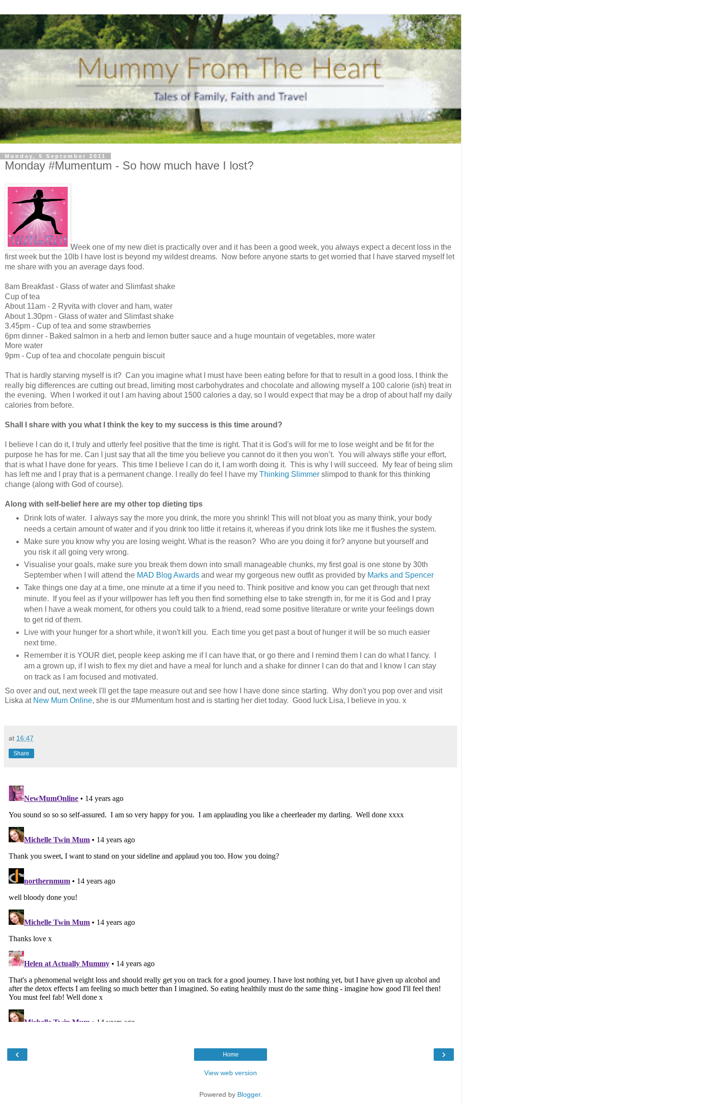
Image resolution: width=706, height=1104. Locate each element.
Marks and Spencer (400, 575)
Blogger (248, 1094)
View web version (230, 1073)
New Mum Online (62, 700)
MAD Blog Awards (168, 575)
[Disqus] (230, 902)
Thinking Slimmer (289, 474)
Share (21, 753)
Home (231, 1054)
